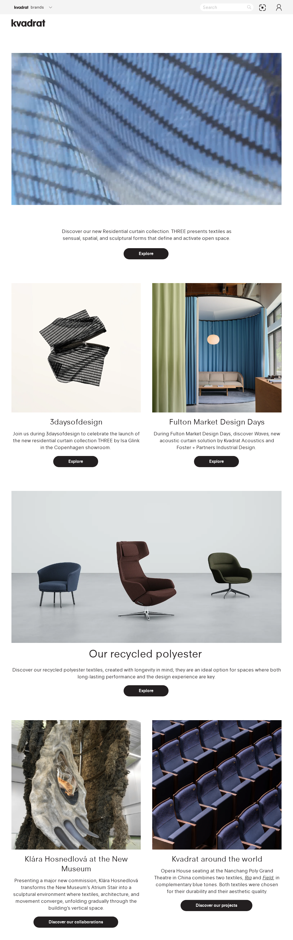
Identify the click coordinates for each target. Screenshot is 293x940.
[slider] (130, 197)
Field (267, 877)
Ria (248, 877)
